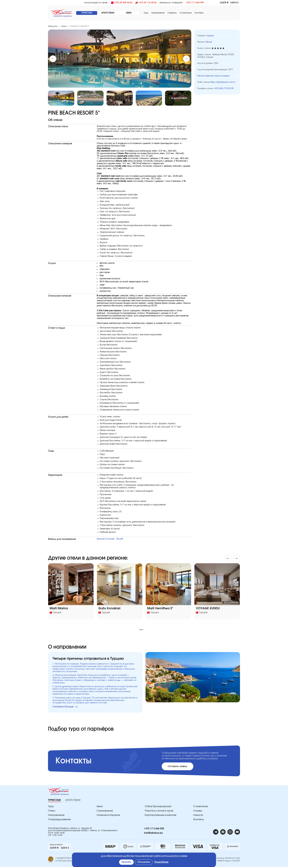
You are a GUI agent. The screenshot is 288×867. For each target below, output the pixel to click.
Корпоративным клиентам (160, 815)
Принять (126, 862)
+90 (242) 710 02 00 (224, 88)
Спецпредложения (59, 819)
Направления (56, 815)
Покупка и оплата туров (159, 811)
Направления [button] (158, 13)
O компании (186, 13)
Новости (198, 815)
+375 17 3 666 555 (154, 828)
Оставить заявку (177, 766)
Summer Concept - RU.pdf (110, 539)
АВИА (129, 13)
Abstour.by (52, 26)
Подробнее (161, 862)
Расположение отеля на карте (213, 76)
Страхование (104, 811)
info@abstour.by (153, 833)
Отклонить (143, 862)
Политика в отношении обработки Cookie (223, 858)
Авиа (99, 806)
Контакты (199, 13)
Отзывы (197, 811)
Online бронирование (158, 806)
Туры (146, 13)
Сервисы (172, 13)
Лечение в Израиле (108, 815)
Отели (63, 26)
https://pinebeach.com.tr (222, 82)
